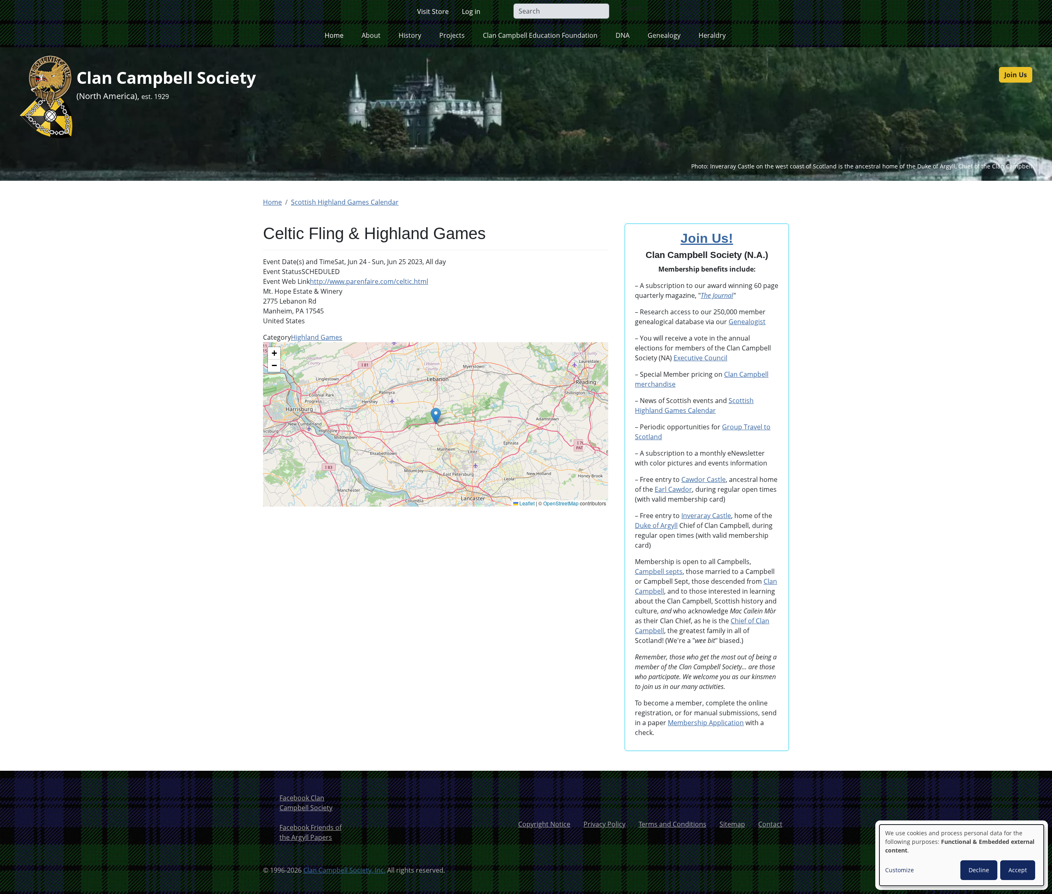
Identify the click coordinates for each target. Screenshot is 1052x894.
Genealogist (747, 321)
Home (334, 35)
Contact (770, 824)
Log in (471, 11)
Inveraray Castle (706, 515)
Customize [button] (899, 870)
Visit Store (433, 11)
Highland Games (316, 337)
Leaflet (526, 503)
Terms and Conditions (672, 824)
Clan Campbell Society (166, 77)
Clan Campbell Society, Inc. (344, 870)
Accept (1017, 870)
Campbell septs (659, 571)
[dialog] (961, 855)
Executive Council (700, 357)
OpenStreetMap (561, 503)
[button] (436, 416)
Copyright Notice (544, 824)
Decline (979, 870)
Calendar (701, 410)
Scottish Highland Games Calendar (345, 202)
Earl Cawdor (673, 489)
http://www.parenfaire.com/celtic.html (369, 281)
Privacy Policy (604, 824)
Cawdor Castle (703, 479)
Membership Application (706, 722)
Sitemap (732, 824)
